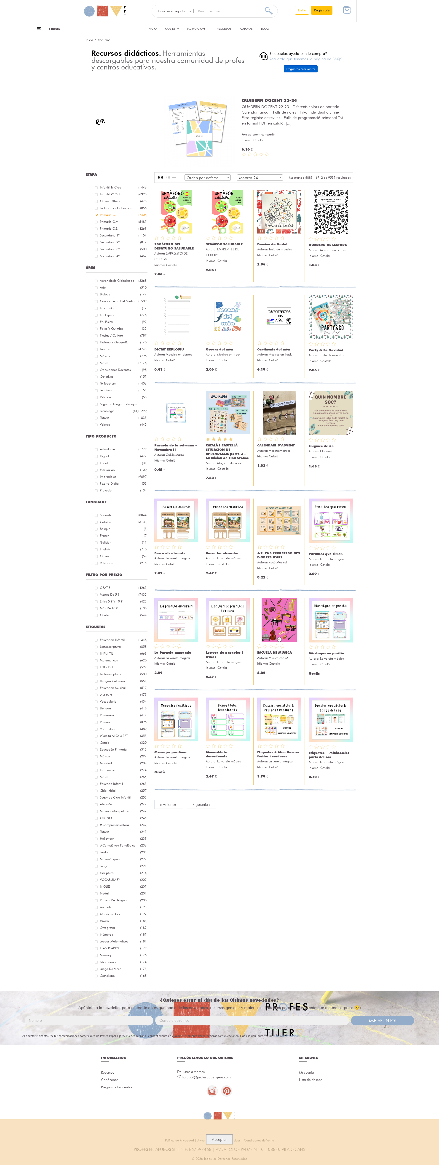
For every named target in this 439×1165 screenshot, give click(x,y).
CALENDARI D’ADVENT (276, 445)
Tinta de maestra (280, 249)
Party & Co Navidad (326, 350)
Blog (265, 28)
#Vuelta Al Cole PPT (123, 736)
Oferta (123, 615)
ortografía (123, 927)
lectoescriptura (123, 646)
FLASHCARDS (123, 948)
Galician (123, 542)
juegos (123, 866)
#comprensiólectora (123, 825)
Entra (302, 10)
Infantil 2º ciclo (123, 194)
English (123, 549)
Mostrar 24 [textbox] (248, 177)
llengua (123, 708)
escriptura (123, 873)
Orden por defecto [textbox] (203, 177)
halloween (123, 838)
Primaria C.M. (123, 221)
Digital (123, 456)
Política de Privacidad (286, 1036)
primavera (123, 715)
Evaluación (123, 470)
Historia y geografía (123, 342)
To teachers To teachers (123, 208)
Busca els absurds (169, 553)
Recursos (224, 28)
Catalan (123, 522)
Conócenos (109, 1080)
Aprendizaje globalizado (123, 280)
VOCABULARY (123, 879)
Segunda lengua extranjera (123, 404)
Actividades (123, 449)
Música (123, 356)
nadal (123, 893)
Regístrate (321, 10)
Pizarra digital (123, 483)
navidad (123, 763)
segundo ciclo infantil (123, 797)
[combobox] (208, 177)
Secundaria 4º (123, 256)
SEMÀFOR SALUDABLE (224, 244)
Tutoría (123, 417)
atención (123, 804)
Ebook (123, 463)
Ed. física (123, 322)
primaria (123, 722)
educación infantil (123, 640)
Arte (123, 287)
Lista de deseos (310, 1080)
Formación (196, 28)
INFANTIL (123, 653)
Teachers (123, 390)
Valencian (123, 563)
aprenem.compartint (262, 134)
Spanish (123, 515)
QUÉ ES (170, 28)
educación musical (123, 688)
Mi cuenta (306, 1072)
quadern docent (123, 914)
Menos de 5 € (123, 594)
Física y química (123, 328)
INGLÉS (123, 886)
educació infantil (123, 784)
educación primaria (123, 749)
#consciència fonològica (123, 845)
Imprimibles (123, 476)
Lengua (123, 349)
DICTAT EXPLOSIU (169, 349)
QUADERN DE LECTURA (328, 245)
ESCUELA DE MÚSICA (274, 652)
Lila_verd (326, 451)
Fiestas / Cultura (123, 335)
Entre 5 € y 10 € (123, 601)
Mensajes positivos (170, 752)
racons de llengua (123, 900)
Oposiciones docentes (123, 370)
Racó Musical (278, 562)
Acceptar (219, 1139)
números (123, 934)
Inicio (152, 28)
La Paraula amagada (172, 652)
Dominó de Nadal (272, 244)
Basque (123, 529)
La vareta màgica (178, 558)
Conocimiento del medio (123, 301)
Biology (123, 294)
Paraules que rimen (326, 554)
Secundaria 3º (123, 249)
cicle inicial (123, 790)
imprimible (123, 770)
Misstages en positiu (326, 653)
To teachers (123, 383)
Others (123, 556)
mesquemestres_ (280, 450)
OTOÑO (123, 818)
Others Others (123, 201)
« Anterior (168, 804)
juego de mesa (123, 969)
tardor (123, 852)
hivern (123, 921)
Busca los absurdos (222, 553)
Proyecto (123, 490)
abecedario (123, 962)
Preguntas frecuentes (116, 1087)
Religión (123, 397)
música (123, 756)
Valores (123, 424)
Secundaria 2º (123, 242)
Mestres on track (228, 354)
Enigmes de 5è (321, 446)
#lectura (123, 694)
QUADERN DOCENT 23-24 (269, 100)
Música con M (278, 658)
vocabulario (123, 701)
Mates (123, 363)
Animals (123, 907)
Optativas (123, 376)
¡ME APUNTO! (382, 1020)
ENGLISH (123, 667)
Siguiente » (202, 804)
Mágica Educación (230, 463)
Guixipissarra (175, 454)
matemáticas (123, 660)
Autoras (246, 28)
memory (123, 955)
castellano (123, 975)
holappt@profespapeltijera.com (206, 1077)
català (123, 742)
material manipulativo (123, 811)
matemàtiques (123, 859)
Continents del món (273, 349)
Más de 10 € (123, 608)
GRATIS (123, 587)
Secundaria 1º (123, 235)
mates (123, 777)
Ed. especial (123, 315)
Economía (123, 308)
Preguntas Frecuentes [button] (301, 69)
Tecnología (119, 411)
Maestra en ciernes (333, 250)
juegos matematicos (123, 941)
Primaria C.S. (123, 228)
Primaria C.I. (123, 215)
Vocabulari (123, 729)
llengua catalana (123, 681)
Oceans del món (219, 349)
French (123, 535)
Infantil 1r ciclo (123, 187)
